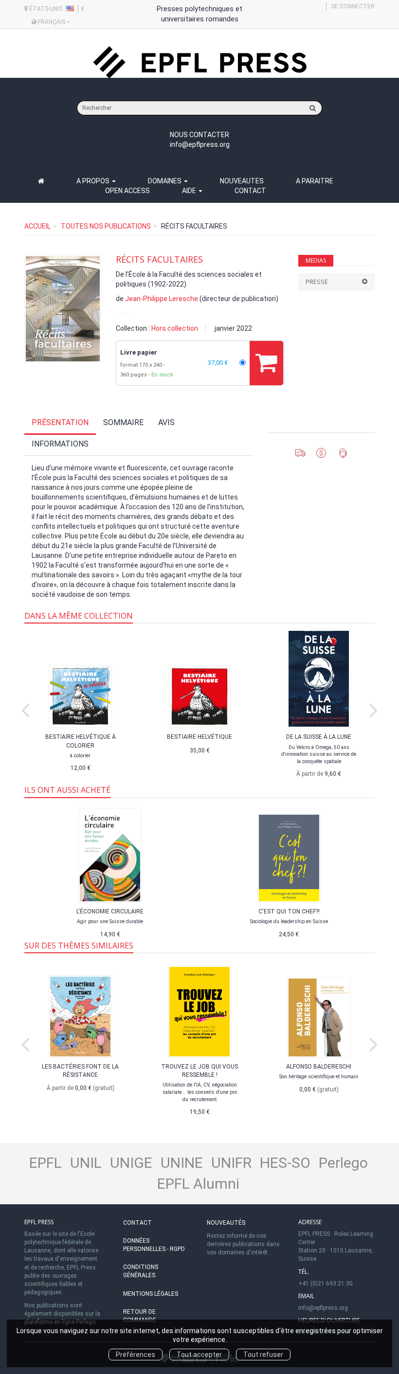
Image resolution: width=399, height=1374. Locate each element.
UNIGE (131, 1162)
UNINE (182, 1162)
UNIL (86, 1162)
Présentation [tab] (60, 422)
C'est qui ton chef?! (289, 911)
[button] (62, 309)
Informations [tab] (60, 443)
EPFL (45, 1162)
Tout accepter (199, 1354)
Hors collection (174, 328)
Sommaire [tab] (123, 422)
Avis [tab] (166, 422)
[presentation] (25, 708)
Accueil (37, 226)
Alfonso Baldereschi (318, 1066)
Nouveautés (226, 1222)
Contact (250, 191)
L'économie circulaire (110, 911)
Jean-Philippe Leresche (161, 299)
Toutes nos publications (106, 226)
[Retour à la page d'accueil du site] (199, 62)
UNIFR (231, 1162)
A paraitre (314, 181)
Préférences (135, 1354)
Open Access (127, 191)
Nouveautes (242, 181)
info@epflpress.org (200, 144)
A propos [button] (93, 181)
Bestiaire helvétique (199, 736)
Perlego (343, 1162)
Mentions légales (150, 1293)
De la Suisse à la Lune (318, 736)
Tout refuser (263, 1354)
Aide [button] (190, 191)
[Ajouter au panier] (266, 363)
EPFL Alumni (198, 1183)
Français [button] (51, 21)
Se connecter (353, 6)
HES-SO (285, 1162)
